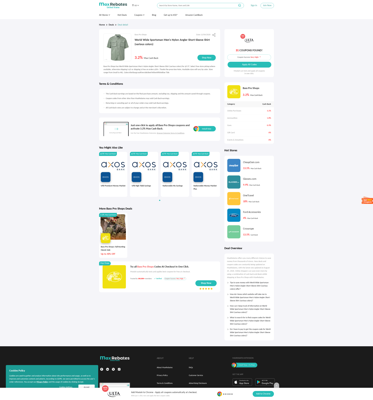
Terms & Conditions (165, 383)
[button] (135, 5)
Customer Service (196, 375)
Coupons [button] (138, 15)
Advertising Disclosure (198, 383)
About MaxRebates (165, 368)
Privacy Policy (162, 375)
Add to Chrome (263, 394)
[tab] (249, 285)
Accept (86, 387)
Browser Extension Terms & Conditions (170, 133)
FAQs (191, 368)
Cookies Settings (65, 387)
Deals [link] (111, 25)
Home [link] (102, 25)
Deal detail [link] (123, 25)
